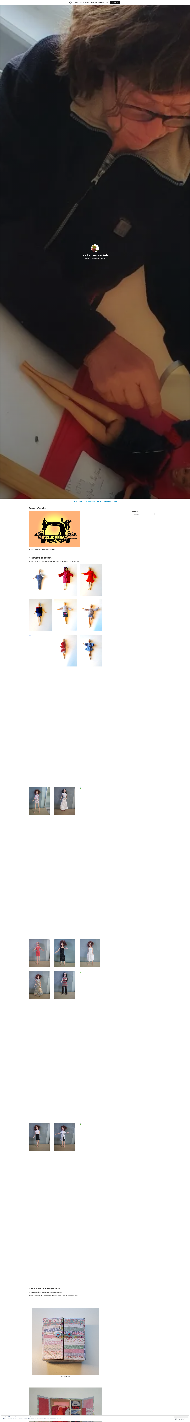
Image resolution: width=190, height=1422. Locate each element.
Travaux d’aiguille (90, 501)
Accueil (75, 501)
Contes (81, 501)
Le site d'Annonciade (95, 255)
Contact (115, 501)
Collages (99, 501)
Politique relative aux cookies (52, 1418)
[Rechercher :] (143, 514)
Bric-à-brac (107, 501)
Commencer (115, 2)
